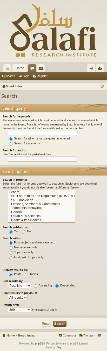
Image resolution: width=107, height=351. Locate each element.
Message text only (25, 247)
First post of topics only (28, 257)
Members (42, 69)
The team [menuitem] (89, 335)
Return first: (11, 304)
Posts (17, 274)
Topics (33, 274)
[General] (41, 192)
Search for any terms (27, 143)
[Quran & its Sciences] (41, 216)
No (28, 231)
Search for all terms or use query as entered (41, 138)
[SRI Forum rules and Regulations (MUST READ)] (41, 196)
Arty (59, 347)
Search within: (12, 238)
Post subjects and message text (34, 242)
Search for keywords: (17, 116)
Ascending (45, 285)
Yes (16, 231)
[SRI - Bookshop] (41, 200)
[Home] (53, 31)
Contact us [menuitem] (70, 335)
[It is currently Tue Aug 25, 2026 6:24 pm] (102, 86)
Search (10, 76)
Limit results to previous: (20, 292)
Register (42, 76)
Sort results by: (13, 281)
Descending (67, 285)
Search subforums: (16, 227)
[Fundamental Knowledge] (41, 208)
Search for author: (15, 150)
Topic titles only (23, 252)
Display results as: (15, 269)
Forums (33, 69)
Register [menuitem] (101, 69)
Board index (26, 335)
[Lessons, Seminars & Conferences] (41, 204)
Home (20, 68)
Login (26, 76)
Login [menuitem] (92, 69)
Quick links (8, 69)
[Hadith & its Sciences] (41, 220)
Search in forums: (15, 179)
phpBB (39, 343)
